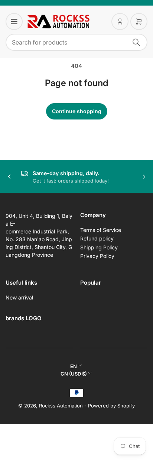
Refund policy (97, 238)
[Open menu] (14, 21)
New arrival (19, 297)
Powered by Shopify (111, 406)
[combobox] (76, 42)
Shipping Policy (99, 247)
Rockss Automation (61, 406)
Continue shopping (76, 111)
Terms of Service (100, 230)
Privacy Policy (97, 256)
